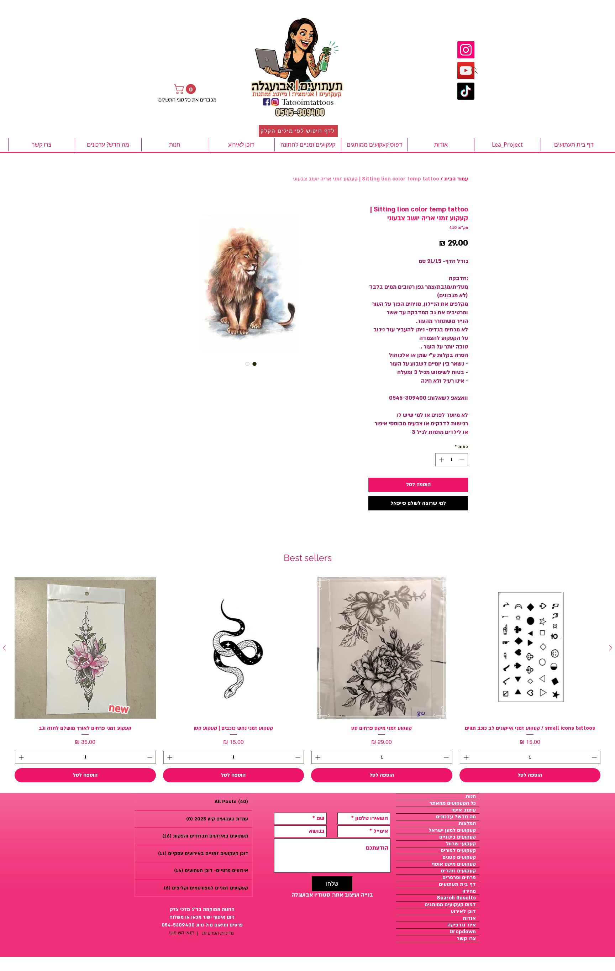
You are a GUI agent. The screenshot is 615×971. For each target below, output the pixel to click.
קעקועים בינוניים (457, 837)
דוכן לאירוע (463, 911)
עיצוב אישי (463, 810)
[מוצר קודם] (610, 648)
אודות (469, 918)
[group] (307, 680)
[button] (186, 89)
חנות (471, 796)
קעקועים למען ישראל (452, 830)
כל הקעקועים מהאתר (452, 803)
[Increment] (440, 459)
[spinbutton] (451, 459)
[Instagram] (465, 49)
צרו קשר (466, 938)
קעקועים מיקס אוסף (454, 864)
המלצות (467, 823)
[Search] (474, 70)
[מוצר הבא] (4, 648)
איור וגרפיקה (461, 925)
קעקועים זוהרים (458, 871)
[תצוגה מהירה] (530, 648)
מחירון (469, 891)
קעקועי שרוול (461, 844)
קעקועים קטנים (459, 857)
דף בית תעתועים (457, 884)
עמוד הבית (456, 178)
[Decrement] (462, 459)
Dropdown (463, 932)
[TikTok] (465, 91)
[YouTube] (465, 70)
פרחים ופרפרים (459, 878)
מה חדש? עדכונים (456, 817)
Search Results (456, 898)
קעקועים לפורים (458, 850)
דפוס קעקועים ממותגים (450, 905)
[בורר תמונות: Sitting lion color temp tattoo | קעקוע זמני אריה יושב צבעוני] (254, 363)
